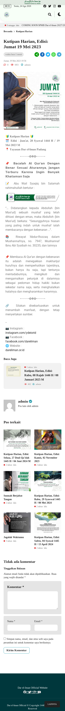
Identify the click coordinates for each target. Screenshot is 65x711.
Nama (11, 621)
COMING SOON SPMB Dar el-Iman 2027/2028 (37, 25)
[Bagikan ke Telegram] (58, 54)
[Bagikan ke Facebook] (42, 54)
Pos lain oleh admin (28, 406)
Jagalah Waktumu (14, 537)
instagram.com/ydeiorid (20, 332)
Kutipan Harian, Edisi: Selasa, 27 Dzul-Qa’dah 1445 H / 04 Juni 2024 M (17, 458)
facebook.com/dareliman (21, 341)
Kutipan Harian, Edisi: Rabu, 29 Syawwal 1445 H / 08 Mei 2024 (47, 499)
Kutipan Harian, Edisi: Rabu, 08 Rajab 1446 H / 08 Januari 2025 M (41, 375)
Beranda (8, 31)
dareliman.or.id (14, 350)
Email (38, 621)
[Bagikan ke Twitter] (48, 54)
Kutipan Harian (24, 31)
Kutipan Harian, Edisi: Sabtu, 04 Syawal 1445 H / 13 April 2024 (47, 541)
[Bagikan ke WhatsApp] (53, 54)
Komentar (15, 587)
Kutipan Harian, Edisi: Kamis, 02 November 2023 (47, 458)
